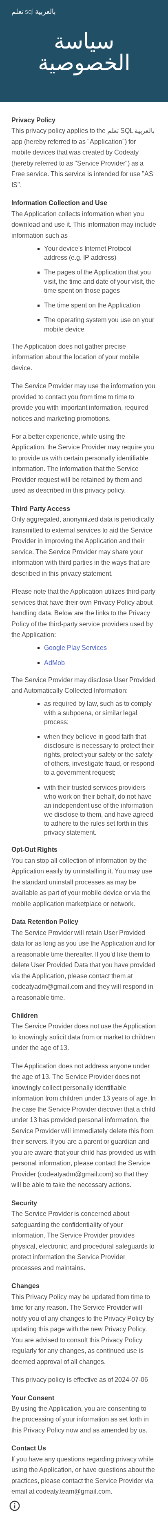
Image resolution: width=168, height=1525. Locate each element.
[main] (84, 51)
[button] (14, 1508)
